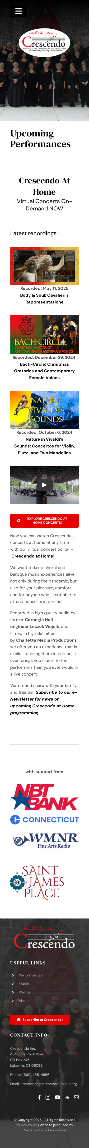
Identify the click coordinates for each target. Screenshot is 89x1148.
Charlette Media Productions (44, 1130)
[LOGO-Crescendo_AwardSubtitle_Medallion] (44, 29)
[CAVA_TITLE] (44, 249)
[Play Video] (44, 485)
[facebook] (39, 1097)
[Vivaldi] (44, 393)
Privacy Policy (26, 1125)
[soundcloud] (67, 1097)
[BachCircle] (44, 317)
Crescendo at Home (32, 556)
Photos (25, 992)
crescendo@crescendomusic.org (48, 1084)
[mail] (76, 1097)
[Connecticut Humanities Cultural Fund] (44, 817)
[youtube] (57, 1097)
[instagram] (48, 1097)
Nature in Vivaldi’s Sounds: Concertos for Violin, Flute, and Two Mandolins (44, 446)
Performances (30, 975)
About (24, 1000)
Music (24, 983)
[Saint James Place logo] (37, 858)
